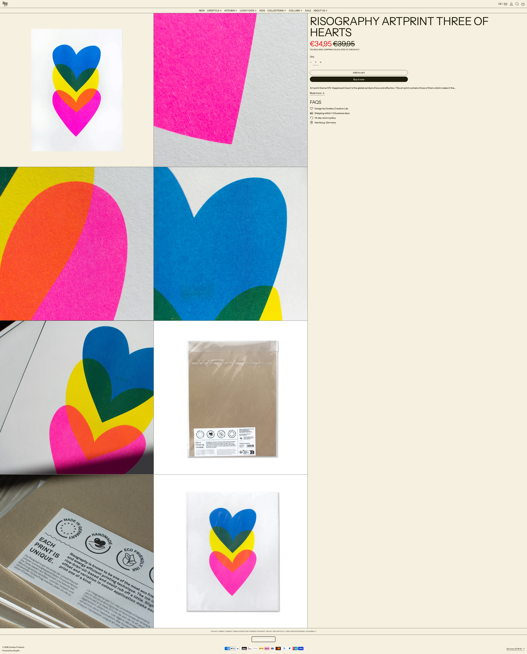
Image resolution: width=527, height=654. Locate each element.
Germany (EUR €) (514, 649)
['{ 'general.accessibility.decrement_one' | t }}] (311, 62)
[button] (517, 4)
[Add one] (321, 62)
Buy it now (358, 79)
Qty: (312, 56)
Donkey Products (16, 647)
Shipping (328, 49)
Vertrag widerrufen (263, 639)
